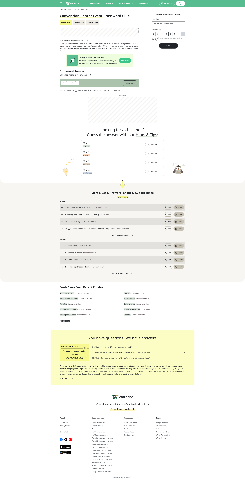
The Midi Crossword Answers (102, 441)
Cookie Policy (64, 432)
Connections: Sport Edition (101, 450)
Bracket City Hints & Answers (102, 465)
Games (108, 3)
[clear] (183, 24)
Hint (169, 207)
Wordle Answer (97, 429)
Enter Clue (155, 19)
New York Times (79, 10)
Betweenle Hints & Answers (102, 453)
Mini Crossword (130, 426)
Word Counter (161, 438)
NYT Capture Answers (100, 435)
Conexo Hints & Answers (101, 456)
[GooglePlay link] (74, 452)
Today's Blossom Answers (101, 472)
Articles (126, 429)
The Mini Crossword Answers (102, 438)
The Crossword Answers (100, 447)
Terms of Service (66, 429)
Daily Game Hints (124, 3)
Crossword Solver (65, 10)
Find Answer (170, 46)
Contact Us (64, 423)
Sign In (180, 3)
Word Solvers (95, 3)
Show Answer (131, 83)
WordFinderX (161, 426)
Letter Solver (160, 429)
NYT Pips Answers (98, 432)
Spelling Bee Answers (99, 462)
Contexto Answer (98, 469)
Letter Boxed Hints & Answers (102, 459)
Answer (180, 207)
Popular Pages (129, 432)
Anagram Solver (162, 423)
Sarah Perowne (67, 40)
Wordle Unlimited (130, 423)
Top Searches (129, 435)
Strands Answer (97, 426)
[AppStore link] (74, 447)
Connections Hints (98, 423)
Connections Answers (100, 444)
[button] (122, 144)
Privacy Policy (64, 426)
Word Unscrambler (163, 435)
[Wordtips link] (72, 3)
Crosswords (142, 3)
